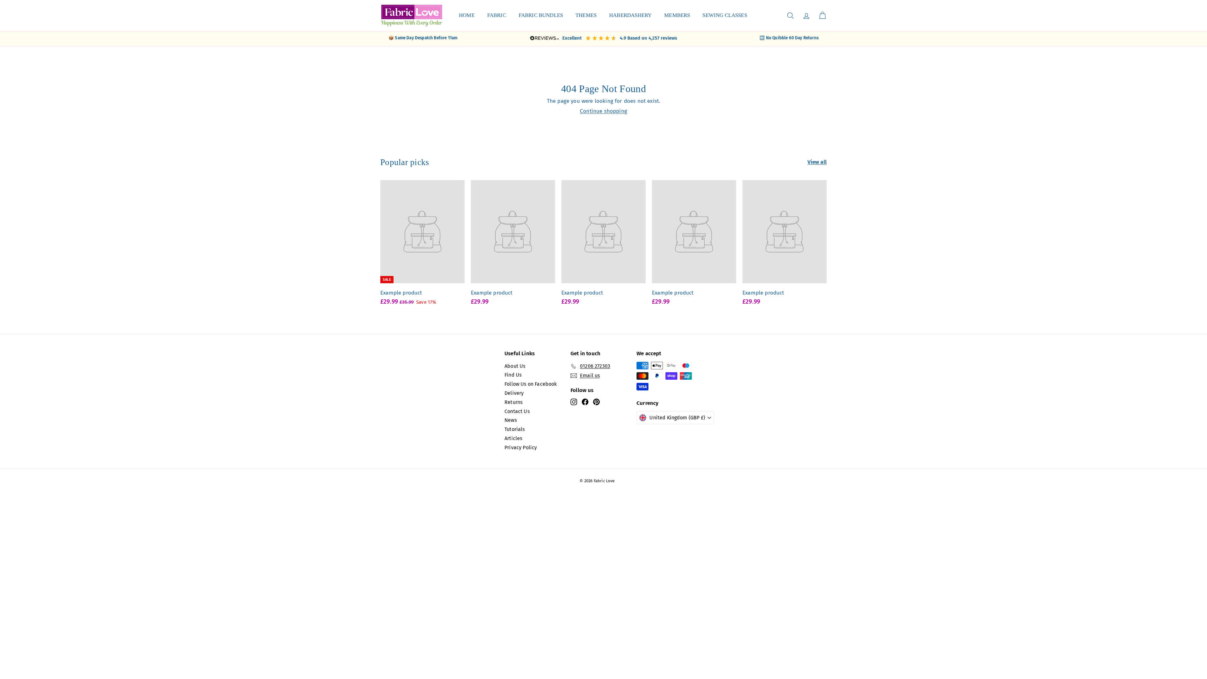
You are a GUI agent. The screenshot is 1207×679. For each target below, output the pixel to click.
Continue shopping (603, 111)
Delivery (514, 393)
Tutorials (514, 429)
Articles (513, 438)
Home (467, 15)
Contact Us (517, 411)
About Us (514, 366)
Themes (586, 15)
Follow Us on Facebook (530, 384)
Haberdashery (630, 15)
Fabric (496, 15)
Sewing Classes (725, 15)
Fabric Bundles (541, 15)
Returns (513, 402)
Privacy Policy (520, 447)
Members (677, 15)
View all (817, 162)
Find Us (512, 375)
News (510, 420)
